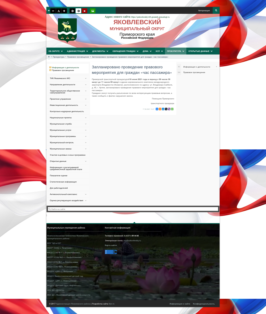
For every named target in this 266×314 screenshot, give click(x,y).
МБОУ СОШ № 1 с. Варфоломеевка (63, 252)
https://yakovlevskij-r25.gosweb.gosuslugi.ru (137, 16)
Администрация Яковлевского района (73, 303)
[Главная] (49, 57)
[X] (166, 109)
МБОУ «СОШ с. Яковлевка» (59, 247)
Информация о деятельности (65, 67)
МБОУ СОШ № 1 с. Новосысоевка (62, 261)
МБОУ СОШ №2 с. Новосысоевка (62, 266)
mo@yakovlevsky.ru (132, 240)
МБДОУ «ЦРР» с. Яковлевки (60, 271)
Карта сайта (111, 245)
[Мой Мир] (163, 109)
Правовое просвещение (63, 70)
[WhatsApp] (172, 109)
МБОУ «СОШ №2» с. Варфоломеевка (64, 257)
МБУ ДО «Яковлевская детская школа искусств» (69, 294)
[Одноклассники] (160, 109)
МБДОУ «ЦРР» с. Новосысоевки (61, 280)
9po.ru (111, 303)
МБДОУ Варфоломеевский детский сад (65, 276)
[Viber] (169, 109)
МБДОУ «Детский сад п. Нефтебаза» (64, 285)
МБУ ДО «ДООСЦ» (55, 290)
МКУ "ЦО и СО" (54, 243)
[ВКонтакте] (157, 109)
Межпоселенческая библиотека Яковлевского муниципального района (68, 237)
